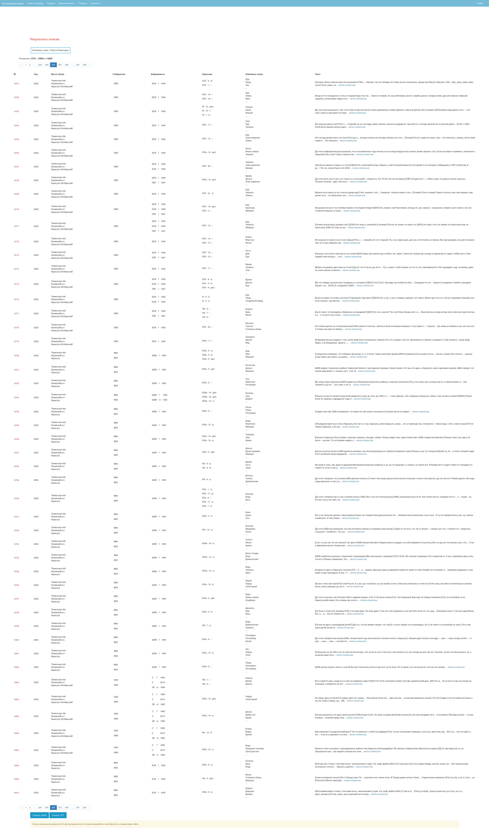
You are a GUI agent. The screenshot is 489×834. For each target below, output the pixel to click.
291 (78, 64)
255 (47, 64)
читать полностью (347, 84)
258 (66, 64)
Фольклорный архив (13, 3)
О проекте (95, 3)
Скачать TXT (58, 815)
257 (60, 64)
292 (84, 64)
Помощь (83, 3)
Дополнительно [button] (66, 3)
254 (40, 64)
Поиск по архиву (35, 3)
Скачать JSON (39, 815)
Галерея (51, 3)
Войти (480, 3)
